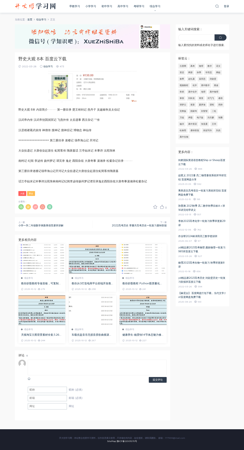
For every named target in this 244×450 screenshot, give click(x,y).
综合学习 (155, 6)
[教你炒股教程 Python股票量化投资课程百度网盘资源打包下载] (143, 259)
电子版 (200, 117)
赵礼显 (191, 79)
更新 (192, 105)
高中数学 (205, 85)
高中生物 (184, 137)
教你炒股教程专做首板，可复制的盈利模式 (41, 283)
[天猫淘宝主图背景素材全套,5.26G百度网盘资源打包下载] (41, 310)
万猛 (182, 117)
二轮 (214, 111)
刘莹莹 (204, 111)
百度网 (183, 66)
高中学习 (123, 6)
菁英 (201, 98)
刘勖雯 (213, 79)
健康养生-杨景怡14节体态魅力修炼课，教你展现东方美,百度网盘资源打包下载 (143, 335)
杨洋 (182, 124)
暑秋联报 (194, 130)
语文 (218, 66)
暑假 (220, 98)
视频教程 (184, 85)
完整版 (183, 111)
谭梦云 (183, 105)
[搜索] (217, 6)
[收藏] (155, 207)
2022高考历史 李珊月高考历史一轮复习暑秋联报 (139, 225)
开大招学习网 (35, 6)
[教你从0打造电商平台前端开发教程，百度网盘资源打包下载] (92, 259)
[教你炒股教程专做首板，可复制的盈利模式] (41, 259)
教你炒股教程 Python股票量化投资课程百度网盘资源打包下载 (142, 283)
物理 (201, 66)
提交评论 (158, 380)
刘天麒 (211, 117)
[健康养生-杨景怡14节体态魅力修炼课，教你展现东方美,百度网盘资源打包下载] (143, 310)
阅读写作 (207, 130)
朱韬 (182, 92)
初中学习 (106, 6)
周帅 (220, 105)
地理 (203, 92)
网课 (190, 72)
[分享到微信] (21, 207)
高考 (192, 66)
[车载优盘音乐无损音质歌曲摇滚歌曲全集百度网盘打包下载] (92, 310)
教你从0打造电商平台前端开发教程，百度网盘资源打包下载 (91, 283)
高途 (216, 85)
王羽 (214, 124)
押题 (190, 117)
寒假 (182, 98)
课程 (212, 105)
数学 (210, 66)
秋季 (199, 72)
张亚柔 (204, 124)
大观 (22, 194)
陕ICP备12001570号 (127, 441)
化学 (195, 85)
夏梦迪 (202, 105)
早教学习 (74, 6)
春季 (182, 79)
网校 (218, 72)
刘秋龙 (191, 98)
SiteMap (111, 441)
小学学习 (90, 6)
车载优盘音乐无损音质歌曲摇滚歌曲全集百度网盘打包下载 (92, 335)
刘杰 (218, 130)
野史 (31, 194)
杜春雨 (183, 130)
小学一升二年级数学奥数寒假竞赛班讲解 (40, 225)
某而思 (202, 79)
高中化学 (192, 92)
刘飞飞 (211, 98)
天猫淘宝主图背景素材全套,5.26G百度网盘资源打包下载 (41, 335)
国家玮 (193, 111)
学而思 (208, 72)
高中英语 (192, 124)
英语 (182, 72)
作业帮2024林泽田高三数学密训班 (197, 236)
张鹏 (220, 117)
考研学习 (139, 6)
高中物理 (214, 92)
